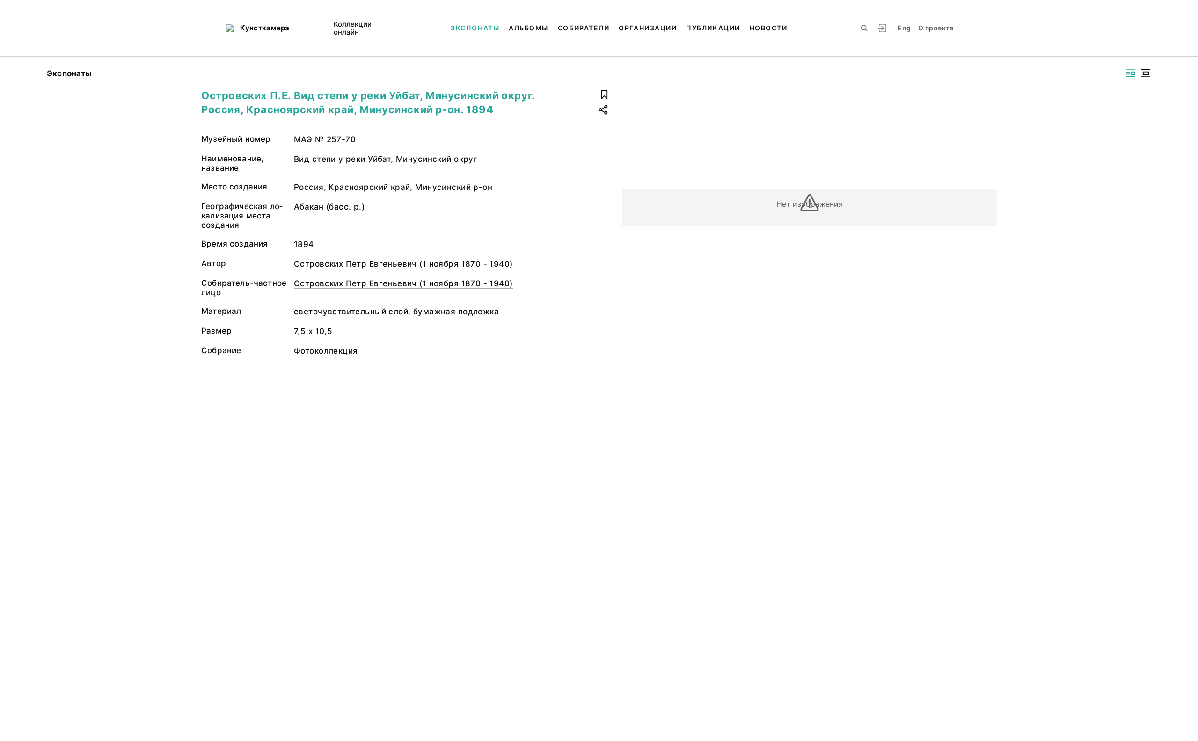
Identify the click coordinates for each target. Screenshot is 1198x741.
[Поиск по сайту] (864, 28)
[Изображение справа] (1130, 73)
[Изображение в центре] (1145, 73)
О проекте (935, 28)
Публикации (713, 28)
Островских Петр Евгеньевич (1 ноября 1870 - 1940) (403, 264)
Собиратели (583, 28)
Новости (769, 28)
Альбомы (528, 28)
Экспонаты (474, 28)
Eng (904, 28)
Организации (648, 28)
